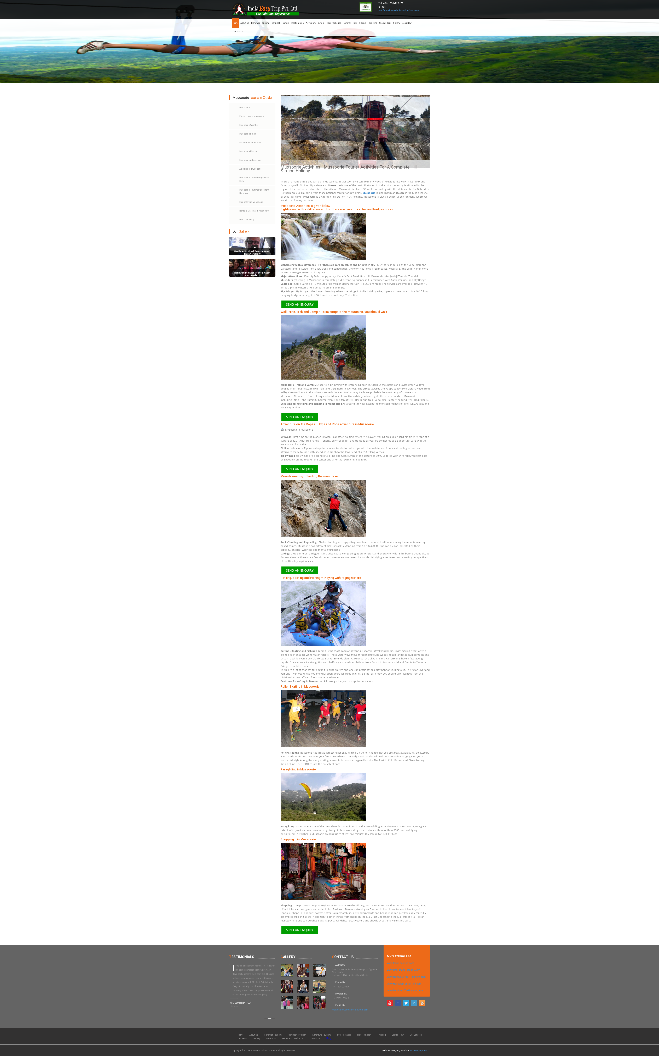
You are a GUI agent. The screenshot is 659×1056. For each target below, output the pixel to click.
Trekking (373, 23)
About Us (244, 23)
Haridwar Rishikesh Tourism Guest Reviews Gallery (252, 252)
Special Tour (385, 23)
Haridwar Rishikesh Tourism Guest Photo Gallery (252, 273)
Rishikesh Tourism (280, 23)
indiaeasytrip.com (418, 1050)
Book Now (407, 23)
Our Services (416, 1035)
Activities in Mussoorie (250, 169)
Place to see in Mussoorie (251, 116)
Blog (329, 1038)
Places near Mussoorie (250, 142)
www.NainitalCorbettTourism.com (406, 976)
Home (235, 23)
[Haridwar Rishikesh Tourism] (390, 1002)
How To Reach (360, 23)
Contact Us (238, 31)
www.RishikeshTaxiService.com (405, 990)
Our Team (242, 1038)
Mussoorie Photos (248, 151)
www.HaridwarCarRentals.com (404, 983)
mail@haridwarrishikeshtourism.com (398, 10)
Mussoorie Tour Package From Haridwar (254, 191)
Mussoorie (244, 107)
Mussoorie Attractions (250, 160)
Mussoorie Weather (248, 125)
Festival (347, 23)
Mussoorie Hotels (247, 134)
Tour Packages (334, 23)
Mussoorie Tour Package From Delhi (254, 179)
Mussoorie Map (246, 219)
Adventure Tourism (315, 23)
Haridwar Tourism (260, 23)
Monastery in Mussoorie (251, 202)
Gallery (396, 23)
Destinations (297, 23)
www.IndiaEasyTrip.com (400, 963)
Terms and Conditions (293, 1038)
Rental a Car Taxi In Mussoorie (254, 211)
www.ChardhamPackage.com (403, 970)
